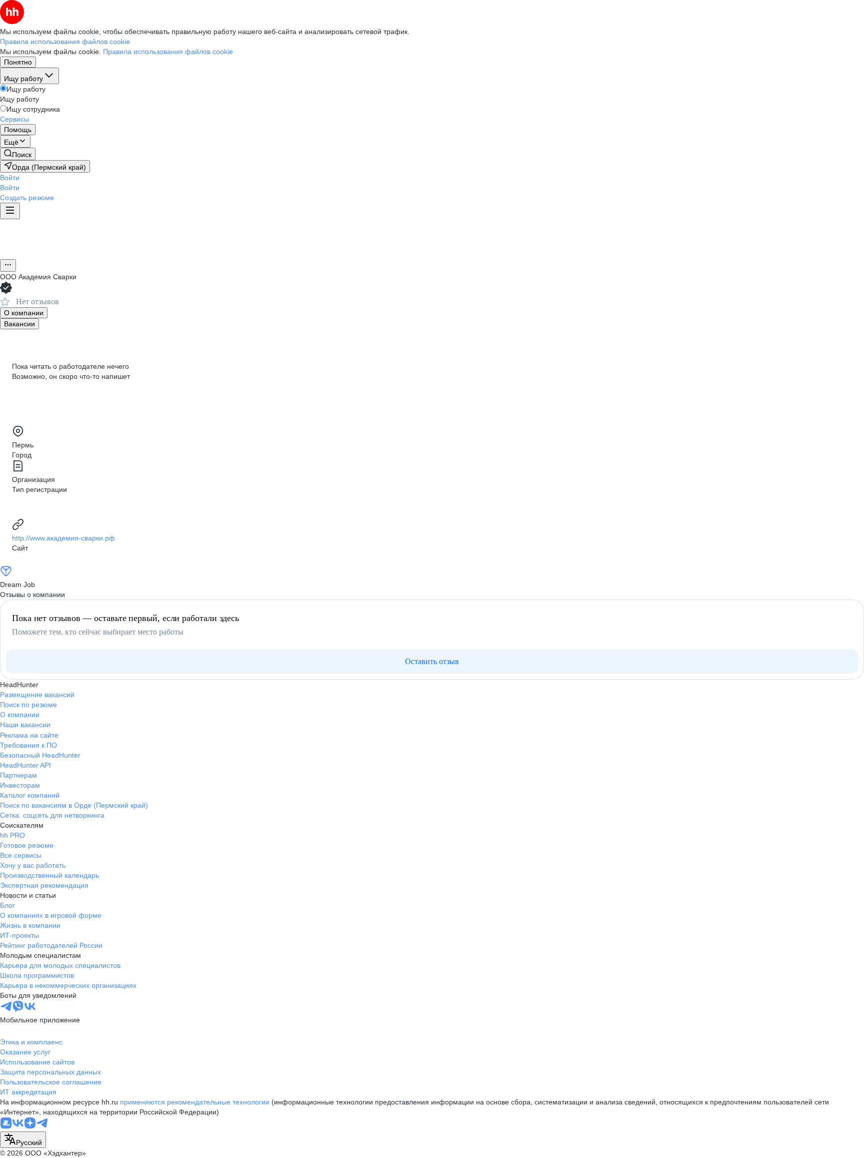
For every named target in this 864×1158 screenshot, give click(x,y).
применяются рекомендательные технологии (195, 1102)
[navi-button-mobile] (10, 211)
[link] (18, 154)
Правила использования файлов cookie (168, 52)
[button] (10, 178)
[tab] (24, 312)
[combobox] (23, 1139)
